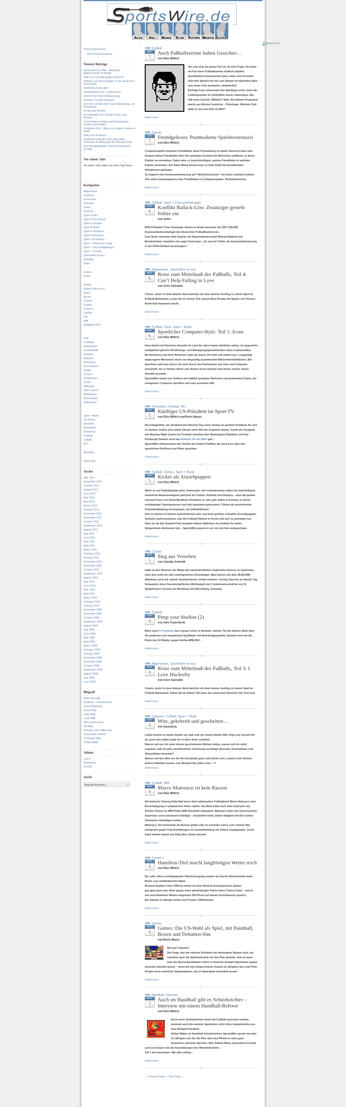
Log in (87, 758)
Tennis (87, 382)
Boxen (87, 296)
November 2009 (93, 613)
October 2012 (91, 485)
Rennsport (90, 362)
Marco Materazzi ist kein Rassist (192, 788)
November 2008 (93, 661)
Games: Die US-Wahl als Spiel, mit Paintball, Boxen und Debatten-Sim (205, 931)
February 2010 (92, 601)
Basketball (89, 427)
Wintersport (90, 394)
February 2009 (92, 649)
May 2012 (89, 497)
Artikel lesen (152, 117)
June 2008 (90, 681)
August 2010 (91, 577)
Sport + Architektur (94, 239)
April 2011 (89, 545)
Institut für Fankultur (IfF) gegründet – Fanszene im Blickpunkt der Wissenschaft (108, 140)
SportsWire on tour (94, 255)
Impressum (99, 49)
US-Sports (90, 419)
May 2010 (89, 589)
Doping (88, 304)
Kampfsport (90, 346)
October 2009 (91, 617)
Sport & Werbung (93, 235)
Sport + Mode (91, 415)
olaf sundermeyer (94, 722)
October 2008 (91, 665)
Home (87, 49)
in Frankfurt (166, 630)
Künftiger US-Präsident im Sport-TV (196, 411)
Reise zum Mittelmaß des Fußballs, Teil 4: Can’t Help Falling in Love (202, 277)
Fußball (88, 312)
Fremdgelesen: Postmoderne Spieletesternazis (205, 137)
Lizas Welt (89, 718)
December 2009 (93, 609)
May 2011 (89, 541)
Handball (88, 342)
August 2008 (91, 673)
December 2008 (93, 657)
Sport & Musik (92, 227)
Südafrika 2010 (92, 324)
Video (87, 263)
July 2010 (89, 581)
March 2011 (90, 549)
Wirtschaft (89, 461)
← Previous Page (155, 1076)
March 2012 (90, 505)
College (88, 439)
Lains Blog (89, 714)
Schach (88, 374)
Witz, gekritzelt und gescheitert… (193, 721)
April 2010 (89, 593)
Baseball (88, 423)
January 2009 (91, 653)
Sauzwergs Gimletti (95, 734)
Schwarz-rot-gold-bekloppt (99, 99)
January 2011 (91, 557)
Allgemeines (90, 191)
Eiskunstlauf (90, 398)
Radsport (89, 358)
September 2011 (93, 525)
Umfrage (88, 259)
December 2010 (93, 561)
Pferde (87, 284)
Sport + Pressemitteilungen (99, 247)
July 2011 (89, 533)
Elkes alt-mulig (92, 698)
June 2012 (90, 493)
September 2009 (93, 621)
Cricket (88, 300)
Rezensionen (91, 366)
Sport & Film (90, 215)
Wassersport (91, 390)
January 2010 (91, 605)
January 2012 (91, 509)
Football (88, 435)
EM (85, 316)
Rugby (87, 370)
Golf (86, 338)
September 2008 (93, 669)
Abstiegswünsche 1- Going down (102, 91)
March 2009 (90, 645)
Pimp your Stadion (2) (181, 617)
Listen (87, 207)
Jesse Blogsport (93, 706)
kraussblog (90, 710)
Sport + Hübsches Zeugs (98, 243)
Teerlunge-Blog (92, 738)
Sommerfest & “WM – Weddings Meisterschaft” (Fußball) (102, 71)
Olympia (88, 354)
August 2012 (91, 489)
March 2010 (90, 597)
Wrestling (89, 452)
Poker (87, 276)
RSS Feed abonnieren (99, 54)
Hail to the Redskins (95, 135)
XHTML (88, 766)
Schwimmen (90, 378)
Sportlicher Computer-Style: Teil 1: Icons (201, 332)
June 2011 (89, 537)
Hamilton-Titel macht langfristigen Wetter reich (207, 862)
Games (88, 272)
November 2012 (93, 481)
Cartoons (89, 195)
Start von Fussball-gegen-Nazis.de (103, 77)
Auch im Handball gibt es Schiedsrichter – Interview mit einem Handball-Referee (202, 1003)
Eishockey (90, 431)
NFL (86, 443)
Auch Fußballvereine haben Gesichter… (200, 53)
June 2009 (90, 633)
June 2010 (90, 585)
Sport (87, 292)
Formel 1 (89, 308)
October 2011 (91, 521)
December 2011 (93, 513)
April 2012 (89, 501)
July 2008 (89, 677)
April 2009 (89, 641)
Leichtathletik (91, 350)
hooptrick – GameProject (98, 702)
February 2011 (92, 553)
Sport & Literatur (93, 223)
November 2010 (93, 565)
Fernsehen (90, 199)
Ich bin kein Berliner (95, 110)
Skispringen (90, 402)
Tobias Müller (91, 742)
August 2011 (91, 529)
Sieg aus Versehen (177, 556)
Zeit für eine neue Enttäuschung (102, 95)
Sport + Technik (92, 251)
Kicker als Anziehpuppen (184, 477)
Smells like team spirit (96, 87)
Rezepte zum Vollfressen (98, 730)
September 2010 (93, 573)
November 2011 (93, 517)
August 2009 (91, 625)
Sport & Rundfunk (94, 231)
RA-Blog (88, 726)
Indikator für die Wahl (193, 439)
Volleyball (89, 386)
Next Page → (176, 1076)
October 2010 (91, 569)
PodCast (88, 211)
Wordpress (90, 762)
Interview (89, 203)
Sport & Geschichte (95, 219)
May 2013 (89, 477)
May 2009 (89, 637)
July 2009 (89, 629)
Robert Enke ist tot (94, 288)
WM (86, 320)
